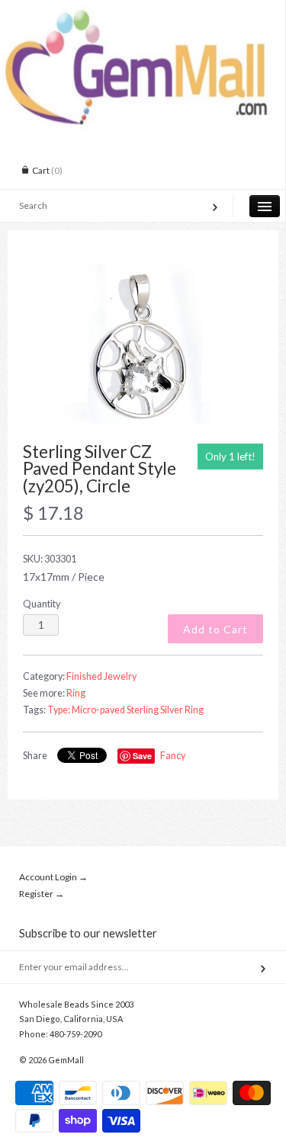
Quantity (41, 604)
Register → (41, 893)
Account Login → (53, 877)
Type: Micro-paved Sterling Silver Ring (125, 710)
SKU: (49, 559)
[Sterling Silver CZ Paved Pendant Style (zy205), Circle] (143, 344)
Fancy (172, 755)
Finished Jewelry (101, 676)
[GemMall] (142, 14)
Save (142, 755)
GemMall (66, 1060)
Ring (75, 693)
